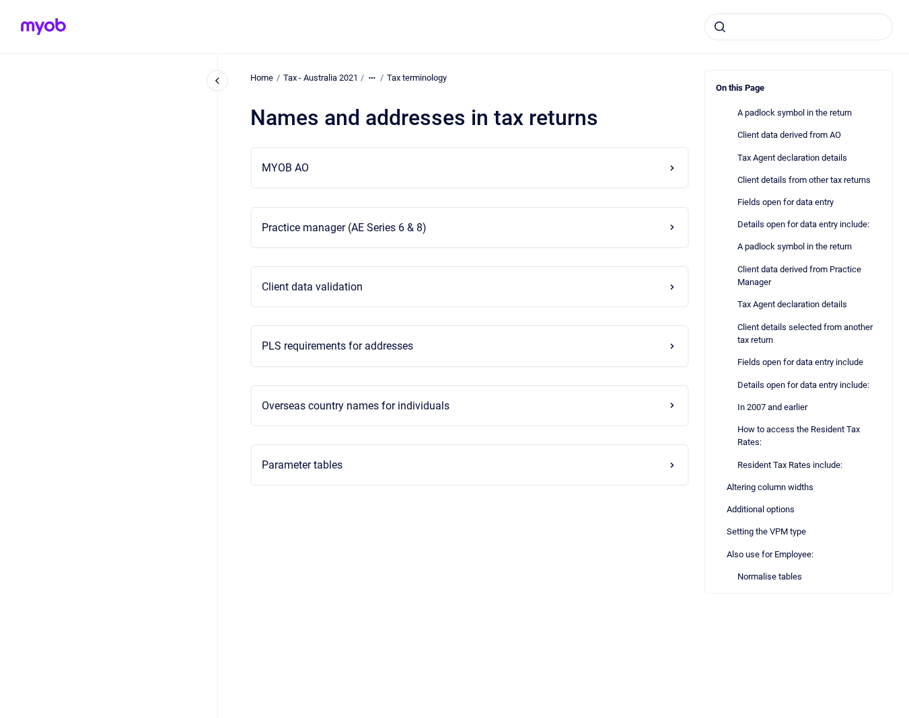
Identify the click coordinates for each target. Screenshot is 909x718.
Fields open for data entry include (800, 362)
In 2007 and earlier (772, 407)
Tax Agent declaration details (792, 158)
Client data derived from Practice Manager (799, 276)
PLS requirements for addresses (337, 346)
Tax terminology (417, 78)
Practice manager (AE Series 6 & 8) (344, 227)
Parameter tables (302, 464)
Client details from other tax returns (804, 180)
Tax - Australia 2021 (320, 78)
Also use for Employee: (770, 554)
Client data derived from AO (789, 135)
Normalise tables (769, 576)
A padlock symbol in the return (794, 113)
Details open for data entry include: (803, 224)
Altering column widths (770, 487)
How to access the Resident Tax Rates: (798, 436)
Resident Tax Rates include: (789, 465)
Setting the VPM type (766, 531)
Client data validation (312, 286)
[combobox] (798, 27)
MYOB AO (285, 167)
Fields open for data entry (785, 202)
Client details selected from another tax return (805, 334)
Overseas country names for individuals (355, 405)
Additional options (761, 509)
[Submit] (720, 27)
